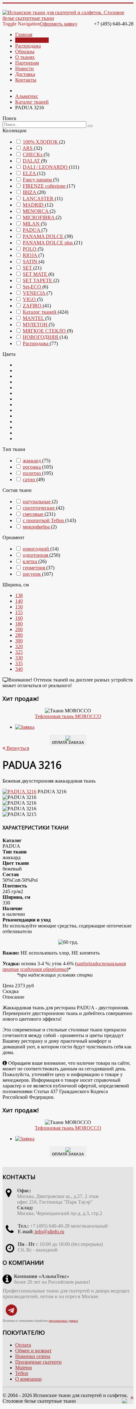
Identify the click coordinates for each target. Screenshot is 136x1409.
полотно (32, 473)
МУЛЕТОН (36, 324)
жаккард (32, 460)
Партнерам (27, 63)
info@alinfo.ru (49, 1231)
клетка (30, 561)
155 (19, 612)
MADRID (34, 205)
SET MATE (35, 274)
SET (28, 268)
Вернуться (17, 748)
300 (19, 640)
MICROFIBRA (39, 217)
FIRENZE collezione (45, 186)
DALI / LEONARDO (46, 167)
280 (19, 635)
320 (19, 646)
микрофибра (37, 526)
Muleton (23, 1367)
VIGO (30, 299)
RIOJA (30, 255)
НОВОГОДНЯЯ (41, 337)
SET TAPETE (38, 280)
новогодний (36, 548)
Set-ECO (32, 286)
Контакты (25, 80)
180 (19, 623)
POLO (30, 249)
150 (19, 606)
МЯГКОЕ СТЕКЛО (45, 331)
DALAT (32, 160)
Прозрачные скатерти (38, 1362)
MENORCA (36, 211)
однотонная (36, 555)
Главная (23, 34)
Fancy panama (38, 179)
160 (19, 618)
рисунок (32, 574)
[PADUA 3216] (19, 791)
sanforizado (64, 966)
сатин (29, 479)
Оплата (23, 1345)
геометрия (34, 567)
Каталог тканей (32, 40)
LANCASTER (39, 198)
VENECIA (34, 293)
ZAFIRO (33, 305)
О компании (28, 1379)
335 (19, 663)
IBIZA (30, 192)
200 (19, 629)
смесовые (34, 514)
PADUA (32, 230)
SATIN (31, 261)
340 (19, 669)
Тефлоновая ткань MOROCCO (68, 716)
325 (19, 652)
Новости (24, 68)
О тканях (25, 57)
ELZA (30, 173)
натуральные (37, 501)
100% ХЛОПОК (41, 142)
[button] (19, 595)
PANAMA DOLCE (44, 236)
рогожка (32, 467)
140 (19, 601)
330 (19, 657)
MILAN (32, 223)
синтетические (39, 508)
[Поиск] (90, 126)
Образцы (24, 51)
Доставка (25, 74)
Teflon (21, 1373)
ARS (28, 148)
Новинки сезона (32, 1356)
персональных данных (63, 1320)
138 (19, 595)
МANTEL (34, 318)
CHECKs (33, 154)
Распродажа (28, 45)
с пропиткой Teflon (44, 520)
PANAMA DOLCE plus (48, 242)
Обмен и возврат (33, 1350)
